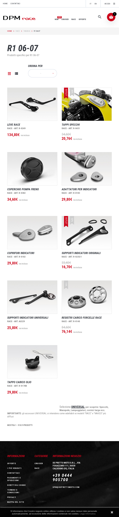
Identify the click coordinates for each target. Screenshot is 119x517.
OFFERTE (82, 19)
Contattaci (15, 3)
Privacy (11, 497)
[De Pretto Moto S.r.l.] (23, 17)
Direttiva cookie (16, 485)
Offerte (11, 463)
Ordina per (35, 66)
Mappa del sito (15, 502)
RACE (73, 19)
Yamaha (27, 31)
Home (9, 31)
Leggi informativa (87, 514)
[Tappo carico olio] (32, 361)
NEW (56, 19)
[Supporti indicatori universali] (32, 297)
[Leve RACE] (32, 104)
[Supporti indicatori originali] (87, 232)
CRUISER (64, 19)
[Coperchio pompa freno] (32, 168)
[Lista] (16, 73)
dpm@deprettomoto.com (66, 487)
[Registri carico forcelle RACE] (87, 297)
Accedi (107, 4)
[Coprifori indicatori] (32, 232)
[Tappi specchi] (87, 104)
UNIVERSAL (78, 407)
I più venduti (14, 468)
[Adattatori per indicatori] (87, 168)
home (5, 3)
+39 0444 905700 (62, 477)
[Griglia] (9, 73)
